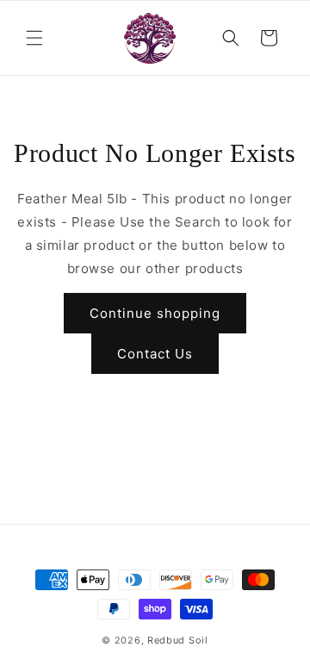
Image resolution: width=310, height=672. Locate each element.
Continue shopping (155, 313)
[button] (34, 38)
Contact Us (155, 353)
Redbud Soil (177, 640)
